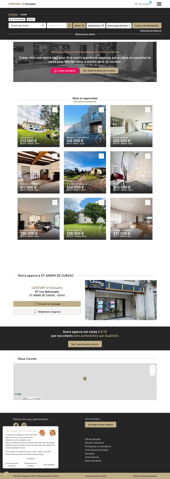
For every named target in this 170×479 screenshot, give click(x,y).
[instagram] (24, 425)
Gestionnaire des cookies (145, 476)
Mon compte (144, 4)
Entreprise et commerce (98, 446)
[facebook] (16, 425)
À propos (89, 453)
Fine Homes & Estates (97, 449)
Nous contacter (93, 460)
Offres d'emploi (93, 439)
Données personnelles (95, 476)
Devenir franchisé (94, 442)
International (92, 457)
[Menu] (159, 4)
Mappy (38, 398)
